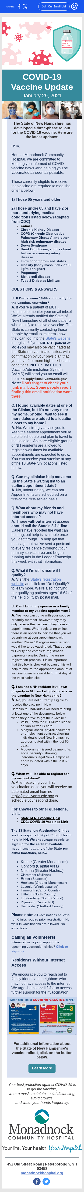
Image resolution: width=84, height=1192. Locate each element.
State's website (58, 338)
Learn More (42, 1068)
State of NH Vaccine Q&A (40, 818)
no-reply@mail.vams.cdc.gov (43, 379)
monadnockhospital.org (42, 1173)
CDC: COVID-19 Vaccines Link (44, 822)
